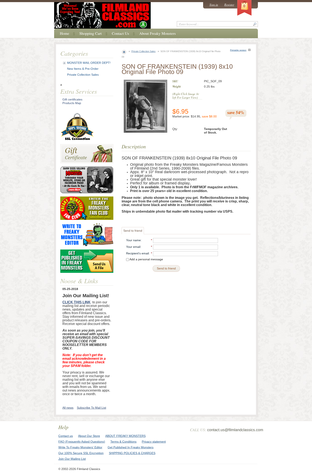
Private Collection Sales (143, 51)
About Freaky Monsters (157, 33)
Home (64, 33)
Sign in (213, 5)
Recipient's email (137, 253)
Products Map (71, 103)
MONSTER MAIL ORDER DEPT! (89, 62)
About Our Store (89, 436)
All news (67, 407)
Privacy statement (154, 441)
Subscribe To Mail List (91, 407)
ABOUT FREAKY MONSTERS (125, 436)
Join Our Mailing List (72, 458)
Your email (133, 246)
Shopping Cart (90, 33)
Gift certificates (72, 99)
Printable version (238, 50)
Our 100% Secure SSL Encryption (81, 453)
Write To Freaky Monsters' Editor (80, 447)
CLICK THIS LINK (76, 302)
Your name (133, 240)
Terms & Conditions (123, 441)
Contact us (65, 436)
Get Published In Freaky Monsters (130, 447)
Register (229, 5)
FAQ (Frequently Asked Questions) (81, 441)
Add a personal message (146, 259)
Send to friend (132, 230)
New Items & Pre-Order (82, 68)
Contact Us (120, 33)
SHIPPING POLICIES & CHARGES (132, 453)
